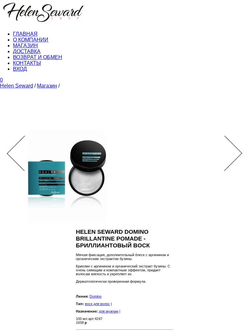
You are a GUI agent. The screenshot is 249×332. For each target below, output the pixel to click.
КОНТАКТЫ (27, 63)
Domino (95, 296)
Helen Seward (16, 86)
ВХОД (20, 69)
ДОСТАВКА (27, 51)
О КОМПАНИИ (30, 39)
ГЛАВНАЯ (25, 34)
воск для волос (97, 304)
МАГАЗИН (25, 45)
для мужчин (108, 311)
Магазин (47, 86)
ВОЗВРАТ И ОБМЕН (37, 57)
